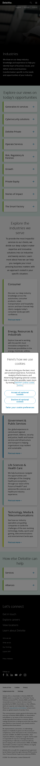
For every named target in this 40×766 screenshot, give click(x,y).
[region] (20, 383)
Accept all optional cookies (20, 393)
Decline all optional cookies (20, 400)
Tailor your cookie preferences (20, 407)
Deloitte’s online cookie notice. (24, 383)
